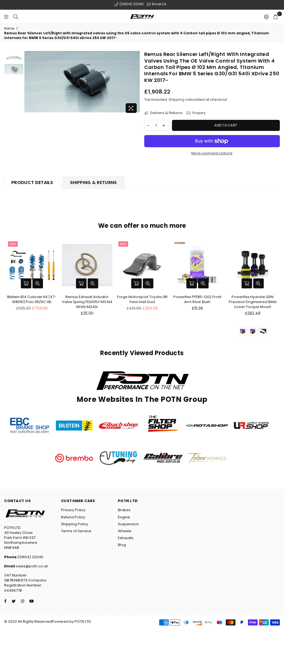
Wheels (124, 531)
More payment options (211, 153)
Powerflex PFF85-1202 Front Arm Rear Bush (197, 299)
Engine (124, 517)
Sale (12, 244)
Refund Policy (73, 517)
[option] (82, 81)
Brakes (124, 510)
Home (9, 28)
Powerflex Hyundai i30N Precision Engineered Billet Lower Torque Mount (253, 301)
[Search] (16, 16)
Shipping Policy (74, 524)
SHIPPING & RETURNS (93, 182)
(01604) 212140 (131, 4)
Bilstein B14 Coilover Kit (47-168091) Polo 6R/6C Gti (31, 299)
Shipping (176, 99)
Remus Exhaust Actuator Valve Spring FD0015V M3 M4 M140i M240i (87, 301)
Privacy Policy (73, 510)
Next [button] (135, 83)
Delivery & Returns (165, 112)
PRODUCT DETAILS (32, 182)
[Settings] (266, 16)
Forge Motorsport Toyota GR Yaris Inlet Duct (142, 299)
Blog (122, 544)
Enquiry (199, 112)
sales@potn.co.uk (31, 566)
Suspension (128, 524)
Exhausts (125, 538)
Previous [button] (29, 83)
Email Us (158, 4)
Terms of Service (76, 531)
